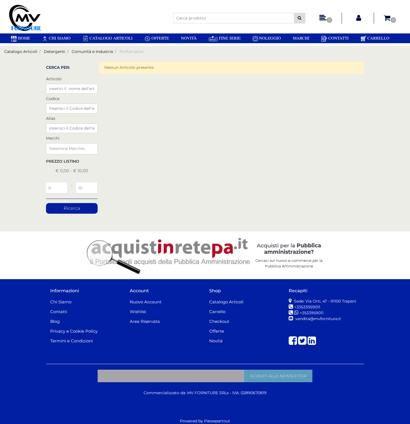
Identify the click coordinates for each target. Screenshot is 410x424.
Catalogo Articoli (110, 38)
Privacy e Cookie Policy (74, 331)
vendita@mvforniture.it (317, 318)
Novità (189, 38)
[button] (299, 18)
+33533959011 (307, 307)
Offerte (159, 38)
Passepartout (217, 420)
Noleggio (269, 38)
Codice (52, 98)
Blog (55, 321)
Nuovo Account (145, 301)
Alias (50, 118)
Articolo (54, 78)
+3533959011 (312, 312)
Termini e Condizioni (71, 340)
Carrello (377, 38)
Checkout (219, 321)
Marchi (301, 38)
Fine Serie (229, 38)
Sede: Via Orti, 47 (324, 301)
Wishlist (138, 311)
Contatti (338, 38)
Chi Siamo (59, 38)
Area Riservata (145, 321)
